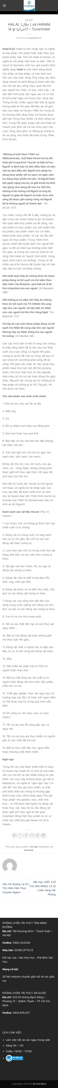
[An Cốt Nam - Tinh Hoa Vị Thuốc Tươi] (29, 5)
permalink (28, 850)
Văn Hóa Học (27, 957)
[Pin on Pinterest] (37, 835)
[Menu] (4, 5)
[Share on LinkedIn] (43, 835)
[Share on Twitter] (26, 835)
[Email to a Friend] (32, 835)
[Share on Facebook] (20, 835)
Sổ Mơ (6, 976)
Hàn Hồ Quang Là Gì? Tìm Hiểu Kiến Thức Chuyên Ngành (15, 888)
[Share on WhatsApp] (14, 835)
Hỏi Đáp (29, 20)
